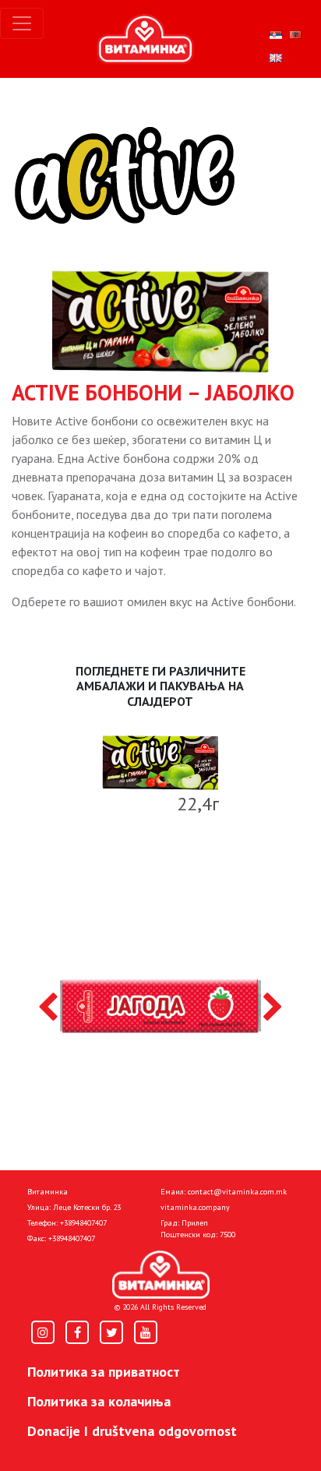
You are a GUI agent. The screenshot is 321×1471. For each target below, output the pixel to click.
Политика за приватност (103, 1372)
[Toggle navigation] (22, 23)
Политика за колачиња (99, 1401)
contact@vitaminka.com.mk (237, 1192)
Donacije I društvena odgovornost (132, 1431)
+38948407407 (83, 1223)
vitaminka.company (195, 1207)
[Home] (161, 1274)
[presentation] (48, 1008)
